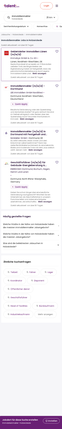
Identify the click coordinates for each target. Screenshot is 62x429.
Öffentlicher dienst (20, 289)
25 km (49, 17)
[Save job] (57, 51)
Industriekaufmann (20, 314)
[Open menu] (57, 6)
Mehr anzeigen (39, 73)
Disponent (39, 280)
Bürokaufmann (46, 305)
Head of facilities (19, 305)
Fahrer (32, 272)
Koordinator (16, 280)
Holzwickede (18, 34)
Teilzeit (14, 272)
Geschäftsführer (19, 297)
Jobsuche (5, 34)
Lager (50, 272)
